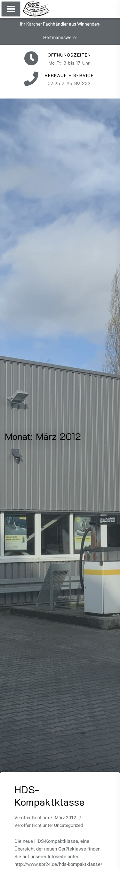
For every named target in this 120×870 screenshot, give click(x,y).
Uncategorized (68, 825)
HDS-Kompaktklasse (49, 795)
